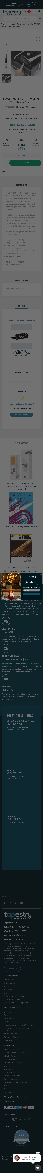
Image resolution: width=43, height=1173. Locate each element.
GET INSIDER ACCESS (31, 593)
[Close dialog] (40, 574)
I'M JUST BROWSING (32, 596)
